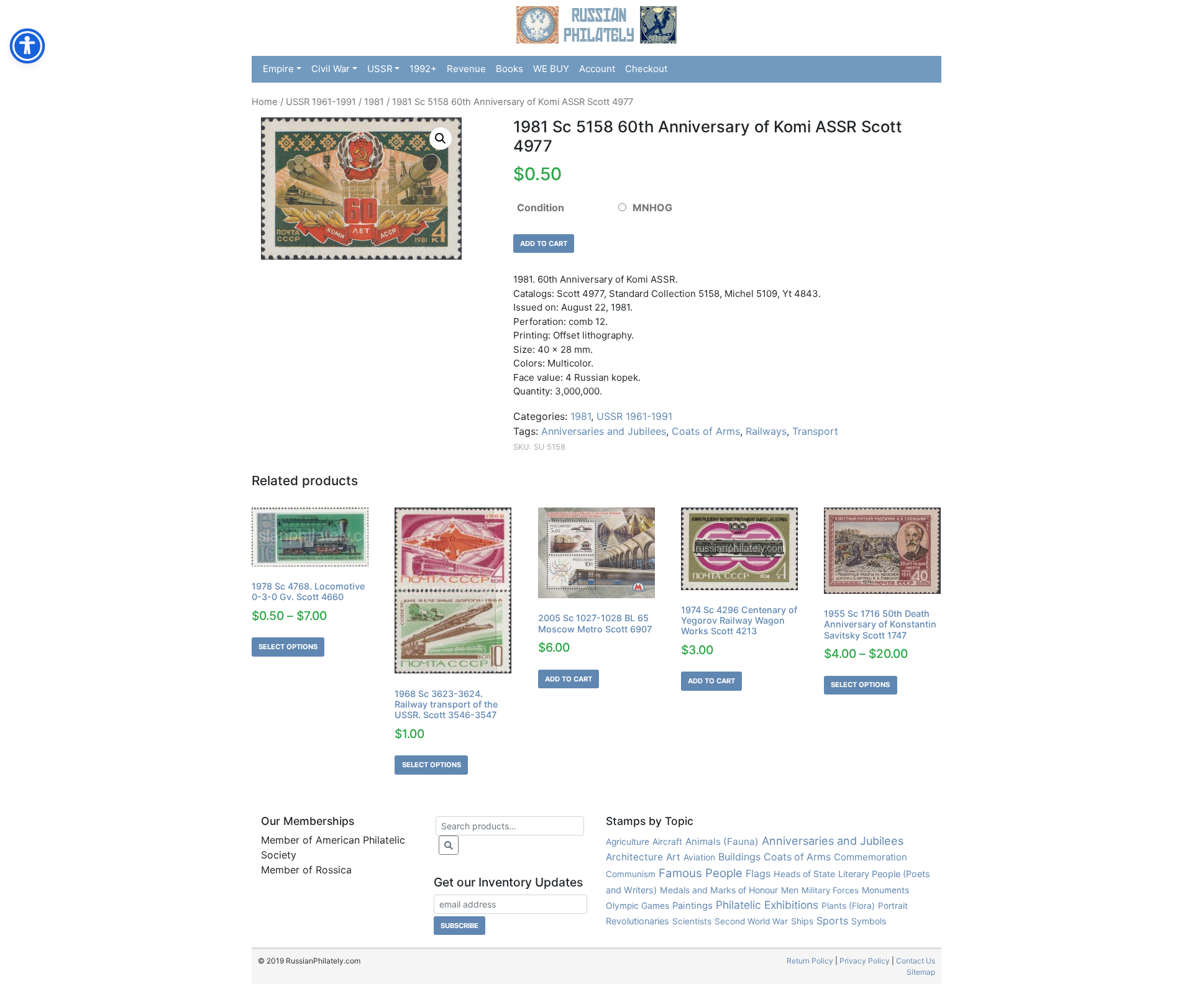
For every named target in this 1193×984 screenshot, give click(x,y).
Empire (278, 69)
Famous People (701, 873)
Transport (815, 431)
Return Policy (810, 960)
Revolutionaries (637, 921)
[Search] (449, 845)
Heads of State (804, 873)
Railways (766, 431)
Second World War (751, 921)
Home (265, 101)
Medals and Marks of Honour (719, 890)
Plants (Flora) (848, 906)
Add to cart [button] (568, 679)
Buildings (739, 856)
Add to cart (543, 243)
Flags (758, 873)
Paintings (692, 905)
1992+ (423, 69)
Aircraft (667, 841)
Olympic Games (637, 906)
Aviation (699, 857)
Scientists (691, 921)
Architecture (634, 857)
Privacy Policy (864, 960)
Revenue (466, 69)
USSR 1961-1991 (321, 101)
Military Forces (830, 890)
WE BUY (551, 69)
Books (509, 69)
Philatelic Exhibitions (767, 904)
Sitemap (921, 972)
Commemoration (870, 857)
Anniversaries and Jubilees (603, 431)
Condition (540, 207)
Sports (832, 920)
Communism (631, 874)
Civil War (330, 69)
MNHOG (652, 207)
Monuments (885, 890)
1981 (374, 101)
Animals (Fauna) (722, 841)
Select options (288, 646)
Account (597, 69)
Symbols (868, 921)
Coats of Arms (706, 431)
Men (789, 890)
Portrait (893, 906)
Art (673, 857)
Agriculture (627, 842)
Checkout (646, 69)
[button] (440, 138)
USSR (380, 69)
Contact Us (915, 960)
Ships (802, 921)
